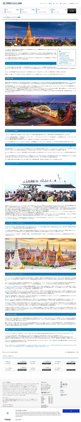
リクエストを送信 (45, 384)
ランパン (12, 395)
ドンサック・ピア (32, 208)
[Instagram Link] (66, 384)
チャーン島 (13, 388)
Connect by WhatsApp (46, 388)
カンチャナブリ (27, 383)
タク (36, 386)
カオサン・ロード (57, 211)
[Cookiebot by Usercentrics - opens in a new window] (7, 420)
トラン (36, 388)
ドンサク (4, 389)
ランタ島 (8, 395)
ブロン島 (22, 392)
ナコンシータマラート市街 (22, 389)
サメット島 (20, 385)
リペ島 (20, 395)
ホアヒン (26, 392)
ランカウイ (4, 395)
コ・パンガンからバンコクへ (64, 52)
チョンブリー (28, 388)
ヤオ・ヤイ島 (15, 393)
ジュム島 (30, 385)
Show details (18, 419)
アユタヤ (7, 383)
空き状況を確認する (22, 363)
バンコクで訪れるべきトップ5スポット (66, 60)
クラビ (4, 385)
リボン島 (23, 395)
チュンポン (18, 388)
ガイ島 (11, 383)
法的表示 (11, 400)
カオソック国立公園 (16, 383)
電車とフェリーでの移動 (64, 55)
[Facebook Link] (61, 384)
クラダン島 (37, 383)
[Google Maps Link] (61, 387)
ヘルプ (56, 3)
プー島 (8, 392)
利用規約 (14, 400)
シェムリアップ (25, 385)
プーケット (4, 392)
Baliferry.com (11, 406)
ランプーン (16, 395)
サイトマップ (34, 400)
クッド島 (32, 383)
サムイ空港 (16, 385)
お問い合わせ (5, 402)
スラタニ (34, 385)
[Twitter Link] (64, 384)
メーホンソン (5, 393)
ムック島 (33, 392)
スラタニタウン (5, 386)
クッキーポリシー (28, 400)
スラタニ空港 (11, 386)
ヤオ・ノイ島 (10, 393)
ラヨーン (36, 393)
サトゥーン (7, 385)
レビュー (35, 399)
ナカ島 (7, 389)
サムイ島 (11, 385)
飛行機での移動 (62, 53)
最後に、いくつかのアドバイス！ (65, 63)
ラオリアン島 (24, 393)
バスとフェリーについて (64, 56)
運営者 (32, 399)
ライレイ (19, 393)
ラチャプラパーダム (30, 393)
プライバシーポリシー (21, 400)
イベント (25, 399)
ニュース (29, 399)
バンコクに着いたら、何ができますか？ (66, 59)
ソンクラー (29, 386)
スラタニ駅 (16, 386)
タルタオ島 (4, 388)
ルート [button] (45, 3)
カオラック (22, 383)
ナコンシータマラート (13, 389)
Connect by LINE (45, 389)
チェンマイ (9, 388)
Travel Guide (7, 400)
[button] (74, 3)
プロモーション (20, 399)
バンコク (6, 57)
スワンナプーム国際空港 (22, 386)
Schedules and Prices (12, 399)
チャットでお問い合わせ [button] (46, 385)
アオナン (4, 383)
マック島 (29, 392)
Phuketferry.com (5, 406)
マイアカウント (64, 3)
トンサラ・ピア (15, 205)
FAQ (3, 400)
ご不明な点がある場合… (63, 62)
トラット (32, 388)
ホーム (41, 3)
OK (71, 410)
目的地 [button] (50, 3)
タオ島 (33, 386)
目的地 (7, 399)
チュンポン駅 (23, 388)
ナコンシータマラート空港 (32, 389)
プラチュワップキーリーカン (15, 392)
